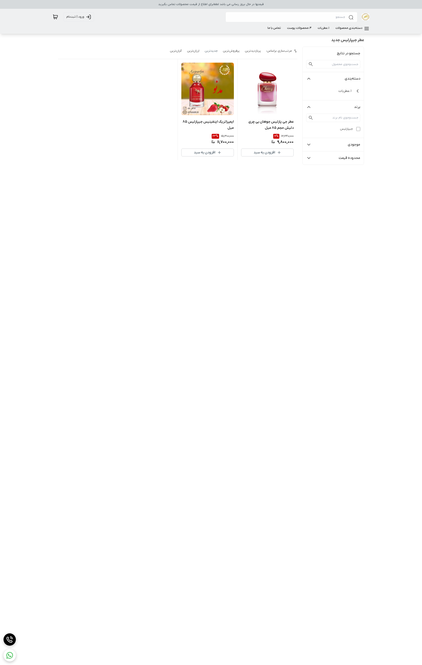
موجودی (354, 144)
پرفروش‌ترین (231, 51)
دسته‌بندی (352, 78)
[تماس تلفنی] (10, 639)
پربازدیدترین (253, 51)
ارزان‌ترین (193, 51)
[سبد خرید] (55, 17)
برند (357, 107)
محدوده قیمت (349, 158)
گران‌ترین (176, 51)
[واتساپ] (10, 655)
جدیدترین (211, 51)
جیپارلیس (346, 129)
